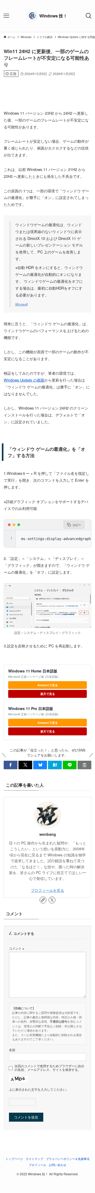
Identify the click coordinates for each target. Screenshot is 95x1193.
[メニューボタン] (6, 16)
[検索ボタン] (88, 16)
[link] (43, 900)
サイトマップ (34, 1159)
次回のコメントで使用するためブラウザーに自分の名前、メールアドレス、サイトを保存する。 (49, 1067)
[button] (10, 765)
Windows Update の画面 (24, 380)
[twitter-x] (52, 900)
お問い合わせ (57, 1165)
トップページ (14, 1159)
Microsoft (21, 304)
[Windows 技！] (47, 16)
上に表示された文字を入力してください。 (39, 1089)
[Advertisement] (47, 86)
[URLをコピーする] (84, 765)
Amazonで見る (47, 685)
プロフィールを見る (47, 890)
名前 (12, 1050)
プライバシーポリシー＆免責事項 (67, 1159)
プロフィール (37, 1165)
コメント (16, 948)
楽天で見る (47, 694)
